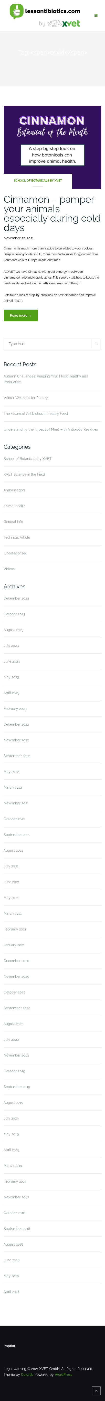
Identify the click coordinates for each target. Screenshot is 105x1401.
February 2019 (15, 1181)
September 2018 (17, 1229)
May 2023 (11, 677)
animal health (14, 506)
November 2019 (16, 1055)
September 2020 (17, 1008)
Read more (24, 317)
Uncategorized (15, 553)
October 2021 (14, 819)
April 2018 (11, 1292)
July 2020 (11, 1039)
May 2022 (11, 772)
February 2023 (15, 709)
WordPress (63, 1375)
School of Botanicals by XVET (38, 180)
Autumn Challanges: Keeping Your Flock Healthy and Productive (46, 379)
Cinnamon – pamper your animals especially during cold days (52, 213)
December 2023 (16, 598)
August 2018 (13, 1244)
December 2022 (16, 724)
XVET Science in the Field (24, 474)
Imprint (9, 1346)
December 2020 (16, 961)
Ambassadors (15, 490)
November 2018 (16, 1197)
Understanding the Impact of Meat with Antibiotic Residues (51, 429)
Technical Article (17, 537)
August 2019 (13, 1103)
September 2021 (17, 835)
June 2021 (11, 882)
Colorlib (27, 1375)
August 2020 (14, 1024)
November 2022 (16, 740)
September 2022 (17, 756)
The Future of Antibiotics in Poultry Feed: (36, 414)
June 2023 (12, 661)
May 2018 (11, 1276)
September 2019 (17, 1087)
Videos (9, 569)
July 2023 (11, 646)
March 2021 (13, 913)
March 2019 (13, 1166)
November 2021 (16, 803)
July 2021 (11, 866)
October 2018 (14, 1213)
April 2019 (11, 1150)
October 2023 (14, 614)
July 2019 (11, 1118)
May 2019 (11, 1134)
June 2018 (12, 1260)
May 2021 (11, 898)
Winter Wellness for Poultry (26, 398)
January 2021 (14, 945)
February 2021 (15, 929)
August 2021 (13, 850)
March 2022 (13, 787)
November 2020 (16, 976)
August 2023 (13, 630)
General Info (13, 522)
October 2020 (15, 992)
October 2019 (14, 1071)
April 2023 (11, 693)
